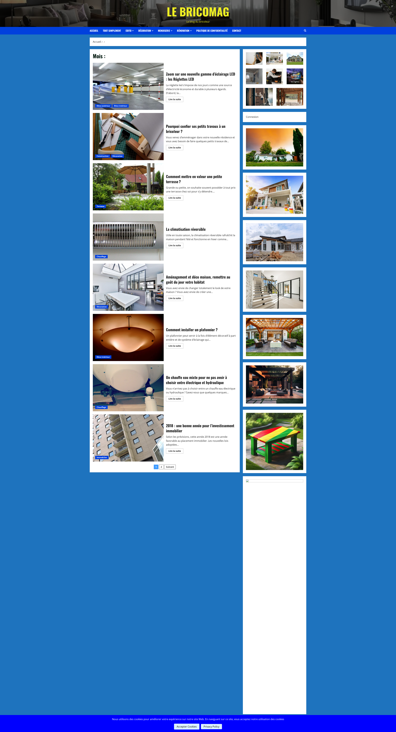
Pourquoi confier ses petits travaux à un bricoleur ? (128, 136)
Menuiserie (164, 30)
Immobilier (102, 457)
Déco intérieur (120, 105)
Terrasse (100, 206)
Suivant (170, 466)
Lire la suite (175, 100)
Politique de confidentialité (212, 30)
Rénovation (183, 30)
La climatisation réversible (128, 237)
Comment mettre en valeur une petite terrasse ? (128, 186)
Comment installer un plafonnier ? (128, 337)
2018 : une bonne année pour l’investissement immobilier (128, 438)
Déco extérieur (103, 105)
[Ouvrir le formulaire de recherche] (305, 31)
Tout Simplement (112, 30)
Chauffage (101, 256)
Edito (128, 30)
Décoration (144, 30)
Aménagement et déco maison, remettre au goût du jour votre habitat (128, 287)
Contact (236, 30)
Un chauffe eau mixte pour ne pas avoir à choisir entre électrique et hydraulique (128, 387)
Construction (103, 156)
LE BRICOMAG (198, 11)
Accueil (94, 30)
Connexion (252, 117)
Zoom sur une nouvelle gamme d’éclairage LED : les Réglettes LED (128, 86)
